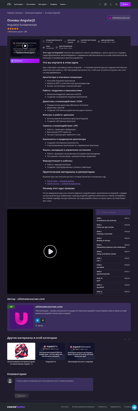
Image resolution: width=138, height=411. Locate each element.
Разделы (53, 4)
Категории (18, 4)
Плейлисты (102, 407)
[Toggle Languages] (105, 4)
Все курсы (42, 4)
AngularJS (70, 42)
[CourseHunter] (9, 4)
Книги (62, 4)
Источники (30, 4)
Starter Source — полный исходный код (63, 183)
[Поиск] (100, 4)
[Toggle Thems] (111, 4)
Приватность (115, 407)
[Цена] (116, 4)
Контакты (65, 407)
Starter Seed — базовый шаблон (60, 181)
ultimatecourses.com (49, 306)
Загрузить (18, 61)
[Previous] (125, 339)
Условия (127, 407)
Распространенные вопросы (83, 407)
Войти (125, 4)
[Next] (129, 339)
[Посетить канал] (134, 407)
